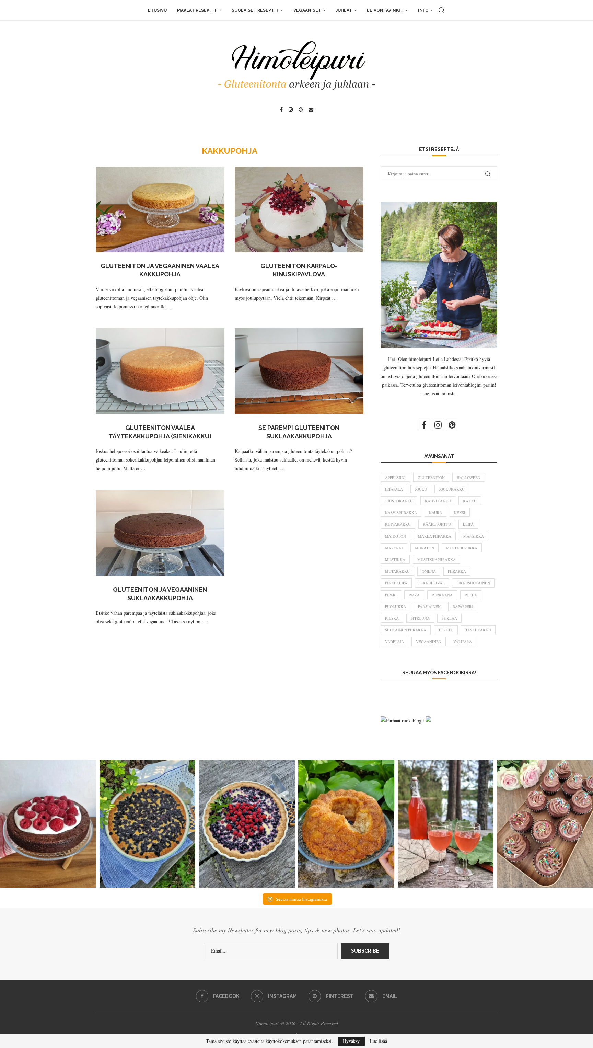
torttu (445, 630)
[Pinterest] (301, 109)
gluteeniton (431, 477)
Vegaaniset (307, 10)
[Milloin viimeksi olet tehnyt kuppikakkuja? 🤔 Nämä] (545, 824)
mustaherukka (461, 547)
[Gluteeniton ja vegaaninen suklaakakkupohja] (160, 533)
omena (429, 571)
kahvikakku (438, 500)
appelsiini (395, 477)
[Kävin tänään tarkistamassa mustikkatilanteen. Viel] (247, 824)
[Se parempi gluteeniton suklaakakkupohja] (299, 371)
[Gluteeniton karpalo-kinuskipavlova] (299, 209)
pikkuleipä (396, 582)
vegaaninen (428, 641)
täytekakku (478, 630)
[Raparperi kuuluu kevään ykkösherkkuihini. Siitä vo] (446, 824)
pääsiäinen (429, 606)
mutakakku (397, 571)
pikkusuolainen (473, 582)
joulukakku (452, 489)
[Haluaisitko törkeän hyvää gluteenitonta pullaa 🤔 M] (346, 824)
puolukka (395, 606)
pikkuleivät (431, 582)
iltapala (394, 489)
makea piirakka (434, 536)
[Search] (441, 10)
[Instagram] (291, 109)
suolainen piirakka (405, 630)
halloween (468, 477)
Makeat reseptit (197, 10)
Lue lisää (378, 1041)
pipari (391, 594)
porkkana (442, 594)
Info (423, 10)
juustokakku (399, 500)
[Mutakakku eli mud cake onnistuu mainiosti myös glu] (48, 824)
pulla (471, 594)
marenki (394, 547)
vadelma (394, 641)
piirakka (457, 571)
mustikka (395, 559)
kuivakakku (398, 524)
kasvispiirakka (401, 512)
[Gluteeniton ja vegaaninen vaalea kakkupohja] (160, 209)
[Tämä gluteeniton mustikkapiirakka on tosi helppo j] (148, 824)
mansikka (473, 536)
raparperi (463, 606)
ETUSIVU (157, 10)
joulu (421, 489)
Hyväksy (351, 1041)
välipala (462, 641)
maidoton (395, 536)
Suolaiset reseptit (255, 10)
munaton (424, 547)
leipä (468, 524)
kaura (435, 512)
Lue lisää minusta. (439, 393)
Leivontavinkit (385, 10)
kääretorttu (437, 524)
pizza (414, 594)
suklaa (449, 618)
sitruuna (420, 618)
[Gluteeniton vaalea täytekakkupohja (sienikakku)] (160, 371)
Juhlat (344, 10)
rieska (392, 618)
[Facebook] (281, 109)
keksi (459, 512)
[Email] (311, 109)
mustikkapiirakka (436, 559)
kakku (470, 500)
